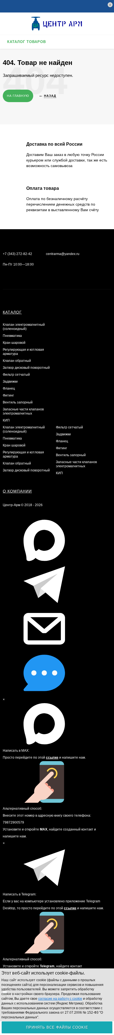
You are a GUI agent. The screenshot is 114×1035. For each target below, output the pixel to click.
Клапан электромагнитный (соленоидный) (24, 327)
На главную (18, 95)
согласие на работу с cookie (60, 999)
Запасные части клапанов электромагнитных (23, 411)
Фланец (9, 388)
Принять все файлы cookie (57, 1027)
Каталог (12, 312)
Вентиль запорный (18, 402)
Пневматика (12, 336)
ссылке (52, 757)
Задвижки (10, 381)
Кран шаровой (14, 343)
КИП (6, 420)
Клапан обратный (17, 361)
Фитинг (8, 395)
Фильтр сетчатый (16, 375)
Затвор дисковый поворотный (26, 368)
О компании (17, 491)
